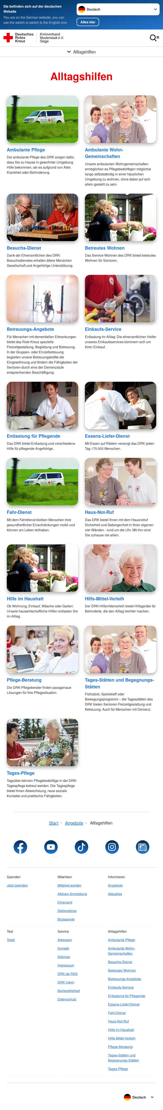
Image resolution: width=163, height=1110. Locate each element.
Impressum (66, 965)
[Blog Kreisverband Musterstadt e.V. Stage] (142, 847)
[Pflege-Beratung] (42, 649)
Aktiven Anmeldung (72, 893)
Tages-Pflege (21, 773)
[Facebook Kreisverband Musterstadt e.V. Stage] (20, 847)
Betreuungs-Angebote (30, 329)
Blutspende (66, 919)
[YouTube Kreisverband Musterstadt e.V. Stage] (51, 847)
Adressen (65, 939)
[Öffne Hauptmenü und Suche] (154, 38)
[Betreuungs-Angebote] (42, 298)
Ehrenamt (65, 902)
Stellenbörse (67, 910)
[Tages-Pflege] (42, 742)
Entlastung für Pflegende (33, 436)
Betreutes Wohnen (105, 248)
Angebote (115, 885)
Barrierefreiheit (69, 990)
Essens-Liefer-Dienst (107, 436)
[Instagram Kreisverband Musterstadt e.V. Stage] (112, 847)
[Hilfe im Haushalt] (42, 568)
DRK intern (66, 982)
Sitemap (64, 956)
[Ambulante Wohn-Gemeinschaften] (120, 119)
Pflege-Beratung (24, 680)
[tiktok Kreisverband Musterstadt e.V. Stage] (81, 847)
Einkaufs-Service (103, 329)
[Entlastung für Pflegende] (42, 405)
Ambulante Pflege (26, 149)
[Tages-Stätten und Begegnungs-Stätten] (120, 649)
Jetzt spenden (17, 885)
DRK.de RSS (68, 973)
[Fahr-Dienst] (42, 481)
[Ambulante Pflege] (42, 119)
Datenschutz (67, 999)
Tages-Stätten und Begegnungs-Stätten (123, 1058)
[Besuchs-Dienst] (42, 217)
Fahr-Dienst (19, 512)
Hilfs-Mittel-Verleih (104, 598)
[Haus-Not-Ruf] (120, 481)
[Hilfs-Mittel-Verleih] (120, 568)
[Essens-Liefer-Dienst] (120, 405)
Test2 (11, 939)
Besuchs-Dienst (24, 248)
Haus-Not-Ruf (99, 512)
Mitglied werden (70, 885)
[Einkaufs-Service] (120, 298)
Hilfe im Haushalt (25, 598)
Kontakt (63, 948)
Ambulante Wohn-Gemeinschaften (104, 152)
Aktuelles (115, 893)
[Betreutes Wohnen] (120, 217)
